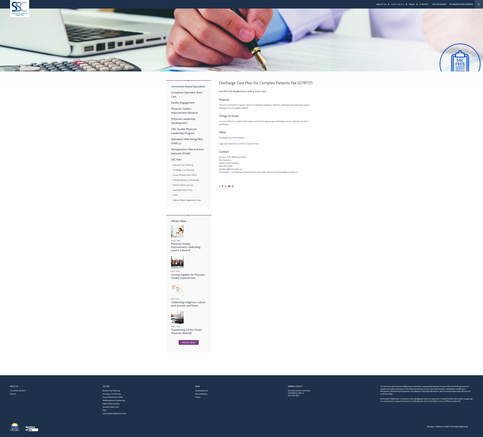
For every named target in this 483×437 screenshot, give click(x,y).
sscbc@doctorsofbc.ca (296, 393)
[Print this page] (233, 186)
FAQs (175, 195)
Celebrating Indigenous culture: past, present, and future (188, 304)
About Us (381, 4)
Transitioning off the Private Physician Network (186, 331)
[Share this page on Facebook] (220, 186)
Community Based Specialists (188, 86)
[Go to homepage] (19, 8)
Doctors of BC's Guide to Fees (245, 143)
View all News (188, 343)
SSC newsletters (201, 394)
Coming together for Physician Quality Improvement (188, 276)
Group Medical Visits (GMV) (185, 175)
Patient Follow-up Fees (183, 185)
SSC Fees (176, 159)
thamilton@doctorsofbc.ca (230, 169)
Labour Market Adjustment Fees (187, 200)
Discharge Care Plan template (232, 137)
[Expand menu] (389, 4)
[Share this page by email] (229, 186)
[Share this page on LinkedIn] (226, 186)
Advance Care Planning (183, 165)
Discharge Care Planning (183, 170)
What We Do (397, 4)
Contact (424, 4)
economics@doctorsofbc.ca (285, 172)
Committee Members (18, 391)
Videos (197, 397)
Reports (13, 394)
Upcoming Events (201, 391)
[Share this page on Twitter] (223, 186)
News (412, 4)
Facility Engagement (182, 102)
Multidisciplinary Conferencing (186, 180)
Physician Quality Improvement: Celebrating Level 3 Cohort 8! (185, 247)
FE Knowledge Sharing (461, 4)
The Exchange (439, 4)
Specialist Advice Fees (182, 190)
